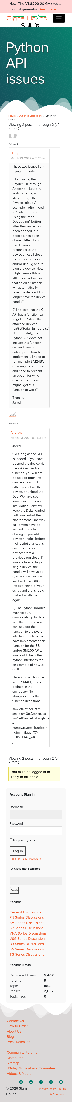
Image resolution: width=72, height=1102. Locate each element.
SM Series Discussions (27, 923)
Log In (18, 851)
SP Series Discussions (26, 928)
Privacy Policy (47, 1088)
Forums (12, 115)
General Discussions (25, 912)
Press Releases (18, 1042)
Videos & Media (19, 1074)
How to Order (17, 1026)
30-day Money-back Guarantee (31, 1068)
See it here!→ (49, 9)
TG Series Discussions (27, 954)
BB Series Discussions (27, 944)
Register (15, 858)
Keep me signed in (24, 840)
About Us (14, 1031)
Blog (10, 1037)
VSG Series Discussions (28, 939)
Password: (17, 824)
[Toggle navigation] (59, 18)
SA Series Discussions (31, 115)
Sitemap (13, 1063)
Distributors (15, 1058)
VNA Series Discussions (28, 933)
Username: (17, 807)
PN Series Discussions (27, 917)
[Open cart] (37, 25)
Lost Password (32, 858)
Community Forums (22, 1052)
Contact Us (15, 1021)
